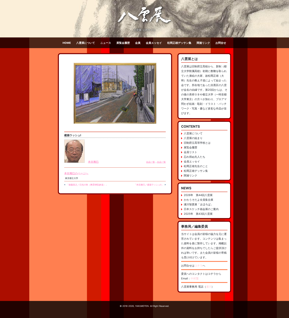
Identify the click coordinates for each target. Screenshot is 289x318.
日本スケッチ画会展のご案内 (201, 209)
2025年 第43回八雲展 (198, 213)
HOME (67, 42)
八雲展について (85, 42)
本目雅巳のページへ (76, 173)
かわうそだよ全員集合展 (198, 199)
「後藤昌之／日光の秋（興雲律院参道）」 (87, 184)
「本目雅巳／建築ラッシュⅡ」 (149, 184)
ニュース (105, 42)
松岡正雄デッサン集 (179, 42)
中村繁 (195, 278)
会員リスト (190, 152)
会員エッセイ (154, 42)
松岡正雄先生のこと (196, 166)
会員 (137, 42)
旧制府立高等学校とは (197, 142)
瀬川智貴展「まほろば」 (198, 204)
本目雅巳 (93, 161)
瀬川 (208, 286)
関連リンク (203, 42)
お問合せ (220, 42)
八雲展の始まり (193, 138)
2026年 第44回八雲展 (198, 195)
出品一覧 (150, 162)
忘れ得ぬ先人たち (194, 156)
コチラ (199, 265)
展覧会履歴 (123, 42)
